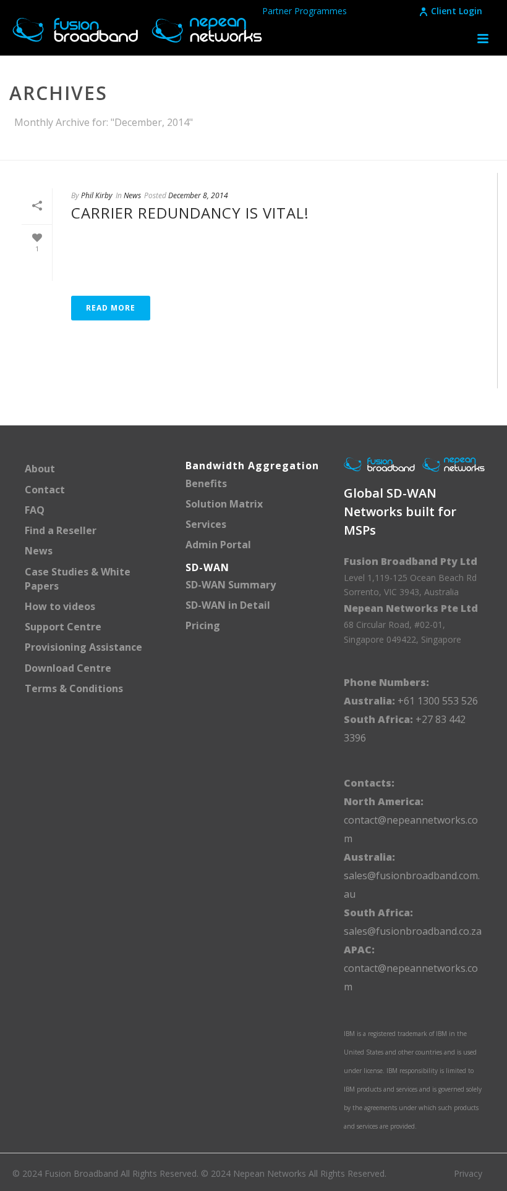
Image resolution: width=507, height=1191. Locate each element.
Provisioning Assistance (83, 647)
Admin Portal (218, 544)
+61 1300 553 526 (436, 701)
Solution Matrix (224, 504)
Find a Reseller (60, 530)
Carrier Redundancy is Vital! (190, 213)
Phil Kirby (97, 195)
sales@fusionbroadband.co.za (413, 931)
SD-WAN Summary (230, 584)
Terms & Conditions (74, 688)
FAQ (35, 510)
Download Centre (68, 668)
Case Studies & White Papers (77, 579)
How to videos (60, 606)
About (40, 468)
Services (205, 524)
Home (350, 148)
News (132, 195)
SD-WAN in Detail (227, 605)
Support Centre (63, 626)
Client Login (456, 11)
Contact (45, 489)
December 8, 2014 (198, 195)
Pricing (202, 625)
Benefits (206, 483)
